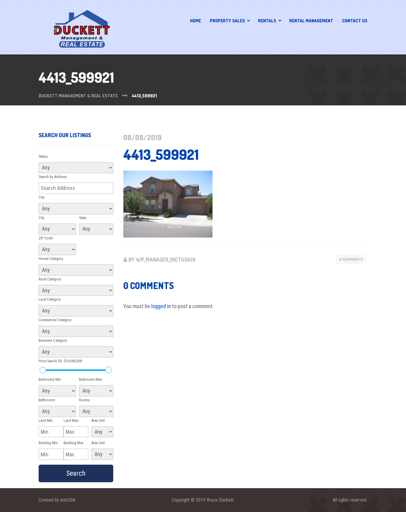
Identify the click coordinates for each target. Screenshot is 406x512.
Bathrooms (47, 400)
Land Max (71, 420)
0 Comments (351, 259)
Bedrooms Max (90, 379)
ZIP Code (46, 238)
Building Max (74, 443)
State (82, 218)
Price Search (60, 361)
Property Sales (227, 21)
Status (43, 156)
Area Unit (98, 420)
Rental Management (311, 21)
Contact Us (354, 21)
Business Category (53, 340)
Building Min (48, 443)
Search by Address (53, 176)
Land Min (46, 420)
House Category (51, 258)
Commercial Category (55, 320)
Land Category (50, 299)
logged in (161, 306)
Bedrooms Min (50, 379)
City (41, 197)
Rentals (267, 21)
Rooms (84, 400)
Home (195, 21)
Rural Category (50, 279)
